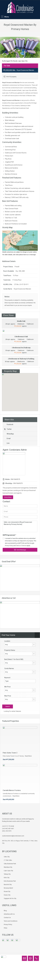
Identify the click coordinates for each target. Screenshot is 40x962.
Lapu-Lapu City (8, 870)
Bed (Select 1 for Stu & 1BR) (13, 659)
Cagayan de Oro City (10, 898)
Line (8, 443)
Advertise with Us (9, 914)
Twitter (9, 429)
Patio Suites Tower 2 (10, 753)
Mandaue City (8, 867)
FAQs (5, 928)
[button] (22, 392)
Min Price (7, 687)
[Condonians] (20, 7)
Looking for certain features (12, 711)
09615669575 (15, 479)
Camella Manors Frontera (12, 790)
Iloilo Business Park (10, 881)
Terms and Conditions (10, 921)
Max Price (7, 696)
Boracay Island (8, 888)
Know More (7, 497)
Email (8, 438)
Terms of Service (21, 545)
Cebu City (7, 856)
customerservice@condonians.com (13, 836)
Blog (5, 910)
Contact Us (7, 917)
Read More (28, 756)
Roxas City (7, 891)
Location (7, 641)
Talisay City (7, 874)
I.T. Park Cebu (8, 860)
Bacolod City (8, 884)
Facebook (10, 424)
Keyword (7, 677)
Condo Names (9, 668)
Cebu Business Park (10, 863)
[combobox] (20, 644)
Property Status (9, 650)
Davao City (7, 895)
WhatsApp (10, 434)
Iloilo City (6, 877)
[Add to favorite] (4, 41)
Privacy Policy (9, 545)
